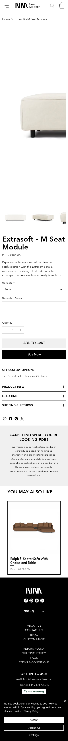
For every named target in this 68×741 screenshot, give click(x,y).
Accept (34, 720)
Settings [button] (34, 735)
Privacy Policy (31, 711)
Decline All (34, 727)
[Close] (63, 703)
